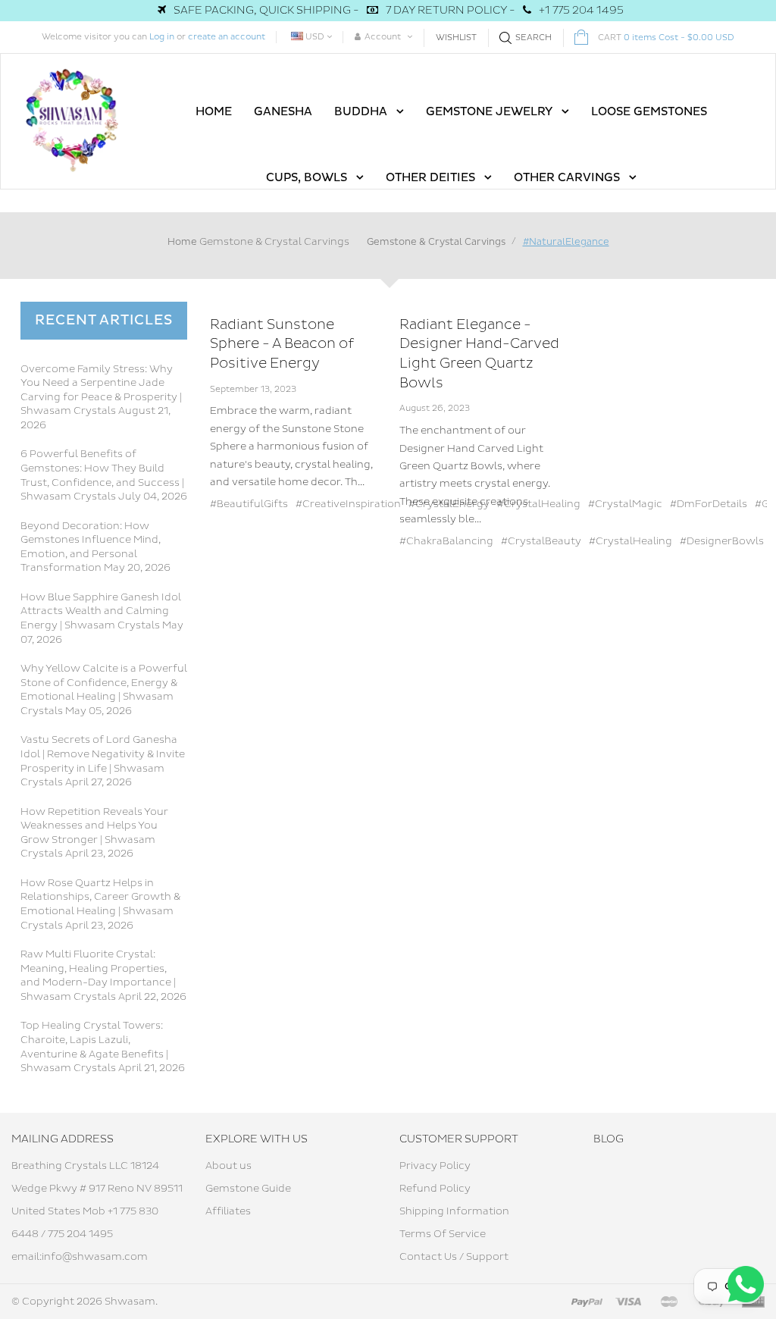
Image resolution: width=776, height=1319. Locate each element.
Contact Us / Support (453, 1257)
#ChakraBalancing (446, 541)
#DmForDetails (708, 504)
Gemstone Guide (248, 1189)
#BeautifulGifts (249, 504)
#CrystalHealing (630, 541)
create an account (226, 37)
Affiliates (228, 1211)
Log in (161, 37)
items (666, 37)
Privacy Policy (435, 1166)
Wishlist (456, 37)
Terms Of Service (442, 1234)
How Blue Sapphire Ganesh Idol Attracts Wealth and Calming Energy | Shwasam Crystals (100, 611)
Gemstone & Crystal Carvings (274, 242)
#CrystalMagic (625, 504)
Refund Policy (435, 1189)
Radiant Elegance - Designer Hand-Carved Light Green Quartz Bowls (479, 354)
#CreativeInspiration (348, 504)
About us (228, 1166)
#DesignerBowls (722, 541)
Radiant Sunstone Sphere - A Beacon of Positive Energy (282, 344)
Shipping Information (454, 1211)
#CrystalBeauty (541, 541)
